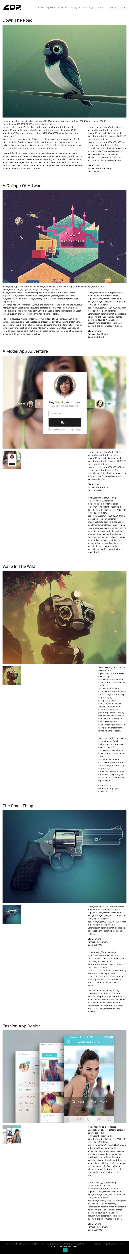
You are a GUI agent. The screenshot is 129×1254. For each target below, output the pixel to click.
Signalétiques (52, 7)
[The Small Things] (64, 856)
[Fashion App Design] (64, 1076)
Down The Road (18, 20)
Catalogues (74, 7)
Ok (65, 1250)
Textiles (40, 7)
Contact (101, 7)
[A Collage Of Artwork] (64, 236)
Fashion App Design (22, 1026)
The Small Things (19, 805)
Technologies (88, 7)
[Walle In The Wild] (64, 617)
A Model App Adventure (25, 351)
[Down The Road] (64, 71)
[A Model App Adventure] (64, 402)
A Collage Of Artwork (23, 185)
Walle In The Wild (19, 566)
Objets (64, 7)
